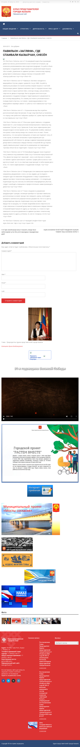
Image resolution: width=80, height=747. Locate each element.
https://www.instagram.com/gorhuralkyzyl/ (78, 1)
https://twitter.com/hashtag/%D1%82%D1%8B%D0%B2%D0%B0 (72, 1)
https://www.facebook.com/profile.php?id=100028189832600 (70, 1)
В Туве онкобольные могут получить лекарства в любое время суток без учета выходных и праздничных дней (19, 232)
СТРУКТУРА (24, 29)
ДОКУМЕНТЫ (67, 29)
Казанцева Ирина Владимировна (12, 346)
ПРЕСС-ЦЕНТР (53, 29)
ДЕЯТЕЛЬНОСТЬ (38, 29)
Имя (3, 274)
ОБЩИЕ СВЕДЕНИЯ (9, 29)
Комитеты (45, 2)
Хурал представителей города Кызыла (66, 743)
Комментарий (6, 251)
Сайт (3, 291)
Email (3, 283)
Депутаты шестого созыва (31, 2)
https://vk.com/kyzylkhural (75, 1)
